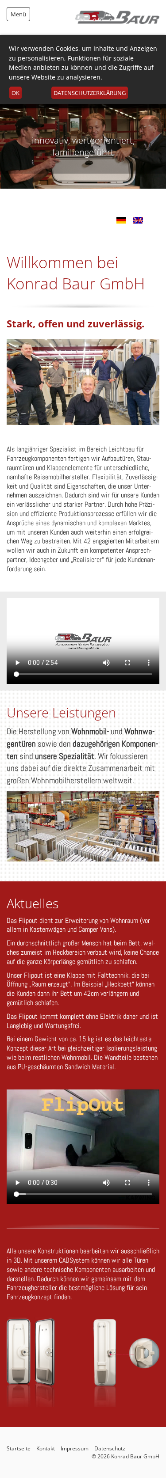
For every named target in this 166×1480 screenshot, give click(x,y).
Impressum (75, 1448)
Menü (18, 14)
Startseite (19, 1448)
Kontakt (45, 1448)
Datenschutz (109, 1448)
